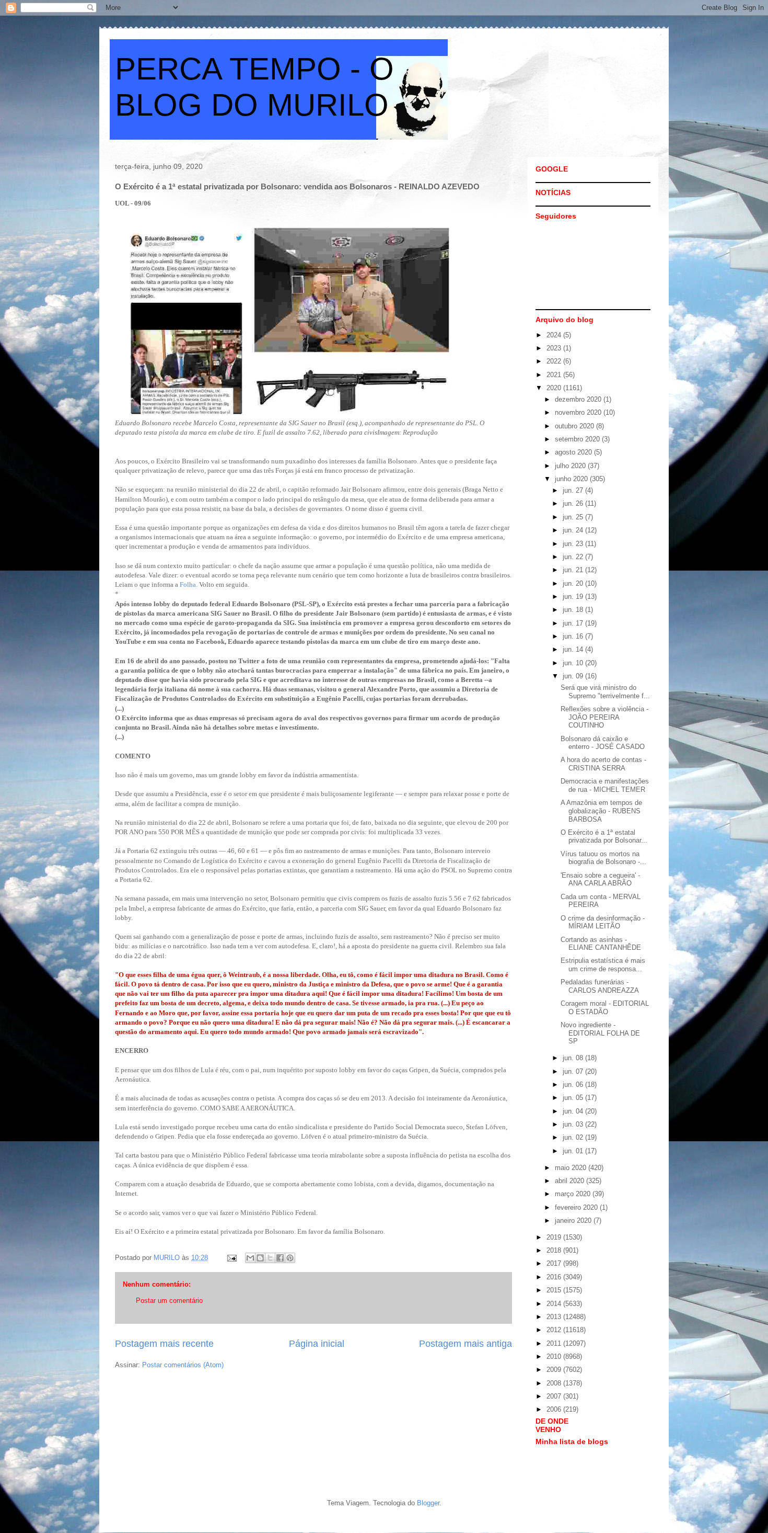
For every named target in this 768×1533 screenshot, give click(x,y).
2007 (554, 1396)
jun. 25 (574, 517)
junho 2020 (572, 479)
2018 (554, 1250)
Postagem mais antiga (465, 1343)
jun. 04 (574, 1111)
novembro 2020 (579, 412)
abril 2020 (570, 1181)
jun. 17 (574, 623)
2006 (554, 1409)
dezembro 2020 (579, 399)
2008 (554, 1383)
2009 (554, 1369)
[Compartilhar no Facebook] (280, 1258)
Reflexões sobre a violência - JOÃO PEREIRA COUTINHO (604, 717)
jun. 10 (574, 663)
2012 (554, 1330)
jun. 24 (574, 530)
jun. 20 (574, 583)
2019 (554, 1237)
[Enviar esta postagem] (231, 1258)
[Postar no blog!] (260, 1258)
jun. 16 (574, 636)
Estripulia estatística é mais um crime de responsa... (603, 965)
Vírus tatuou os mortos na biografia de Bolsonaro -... (603, 858)
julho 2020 (571, 466)
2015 (554, 1290)
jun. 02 (574, 1137)
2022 (554, 361)
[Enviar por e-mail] (250, 1258)
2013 (554, 1317)
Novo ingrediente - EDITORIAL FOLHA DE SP (600, 1033)
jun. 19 (574, 596)
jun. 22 (574, 557)
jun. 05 (574, 1098)
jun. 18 (574, 610)
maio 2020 (571, 1168)
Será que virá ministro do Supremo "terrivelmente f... (605, 692)
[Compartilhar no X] (270, 1258)
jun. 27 (574, 490)
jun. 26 (574, 503)
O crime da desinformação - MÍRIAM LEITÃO (603, 922)
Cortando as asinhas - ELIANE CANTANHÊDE (601, 944)
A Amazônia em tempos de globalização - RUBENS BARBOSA (601, 811)
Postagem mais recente (164, 1343)
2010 (554, 1356)
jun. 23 (574, 544)
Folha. (187, 584)
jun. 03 (574, 1124)
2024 (554, 335)
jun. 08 (574, 1058)
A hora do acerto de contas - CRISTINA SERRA (603, 764)
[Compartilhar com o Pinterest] (290, 1258)
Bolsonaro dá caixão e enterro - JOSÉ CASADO (603, 743)
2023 (554, 348)
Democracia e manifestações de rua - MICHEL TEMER (605, 785)
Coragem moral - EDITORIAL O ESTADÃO (605, 1008)
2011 (554, 1343)
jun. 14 (574, 649)
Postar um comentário (169, 1300)
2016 (554, 1277)
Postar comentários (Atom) (183, 1365)
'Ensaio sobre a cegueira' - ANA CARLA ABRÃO (600, 879)
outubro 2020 (575, 426)
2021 (554, 375)
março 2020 (573, 1194)
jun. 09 (574, 676)
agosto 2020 (574, 452)
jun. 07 (574, 1071)
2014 (554, 1304)
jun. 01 (574, 1151)
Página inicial (316, 1343)
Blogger (428, 1503)
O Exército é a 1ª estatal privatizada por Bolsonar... (604, 836)
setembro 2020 (578, 439)
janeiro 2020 (574, 1220)
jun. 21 (574, 570)
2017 (554, 1263)
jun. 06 (574, 1084)
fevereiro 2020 (577, 1207)
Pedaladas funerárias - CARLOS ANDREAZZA (600, 986)
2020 (554, 388)
